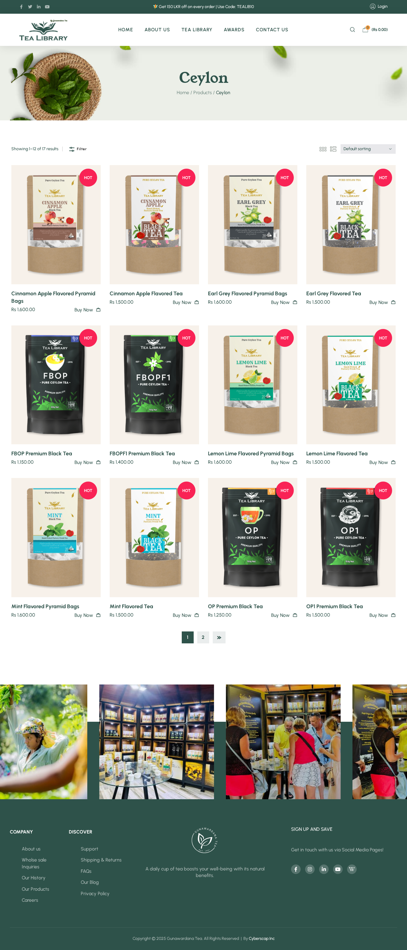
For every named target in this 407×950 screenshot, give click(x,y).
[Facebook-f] (21, 7)
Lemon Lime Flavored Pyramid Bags (251, 453)
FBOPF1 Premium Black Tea (142, 453)
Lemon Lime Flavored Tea (337, 453)
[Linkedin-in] (39, 7)
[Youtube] (338, 869)
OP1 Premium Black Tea (334, 606)
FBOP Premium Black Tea (41, 453)
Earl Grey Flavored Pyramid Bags (247, 293)
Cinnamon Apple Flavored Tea (146, 293)
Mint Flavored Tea (131, 606)
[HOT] (56, 224)
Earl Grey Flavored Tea (333, 293)
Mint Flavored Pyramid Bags (45, 606)
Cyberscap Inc (262, 938)
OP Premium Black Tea (235, 606)
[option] (77, 741)
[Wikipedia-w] (352, 869)
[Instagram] (310, 869)
